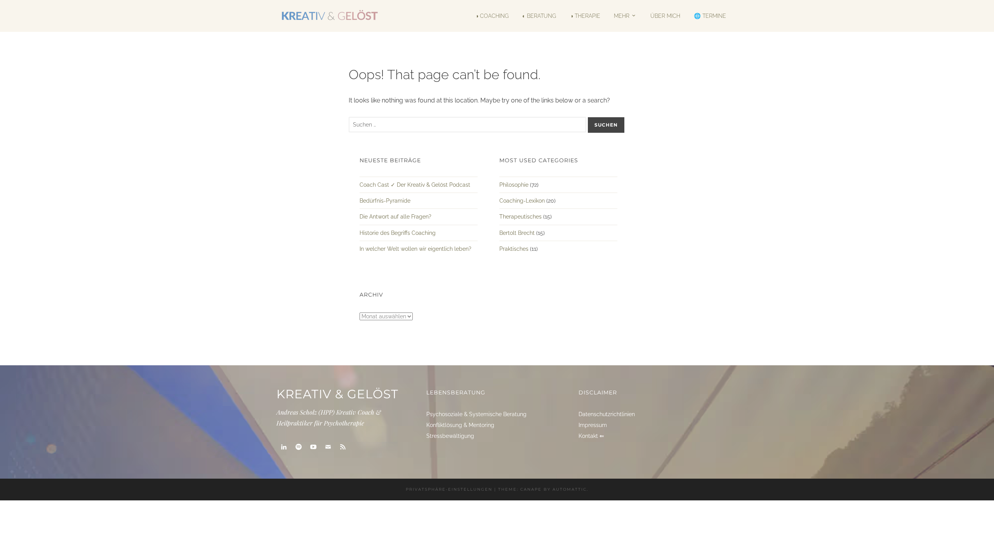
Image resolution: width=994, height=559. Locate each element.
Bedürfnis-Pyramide (385, 201)
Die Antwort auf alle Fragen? (395, 217)
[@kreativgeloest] (313, 447)
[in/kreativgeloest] (283, 447)
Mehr (621, 16)
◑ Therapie (585, 16)
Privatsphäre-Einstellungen (449, 489)
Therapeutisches (520, 217)
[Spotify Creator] (298, 447)
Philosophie (513, 185)
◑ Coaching (492, 16)
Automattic (570, 489)
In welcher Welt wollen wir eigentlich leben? (415, 249)
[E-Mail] (328, 447)
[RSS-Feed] (342, 447)
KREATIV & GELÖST (337, 394)
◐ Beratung (539, 16)
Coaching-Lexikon (522, 201)
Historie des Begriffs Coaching (398, 233)
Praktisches (513, 249)
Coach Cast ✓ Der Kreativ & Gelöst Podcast (415, 185)
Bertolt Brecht (517, 233)
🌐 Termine (710, 16)
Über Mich (665, 16)
